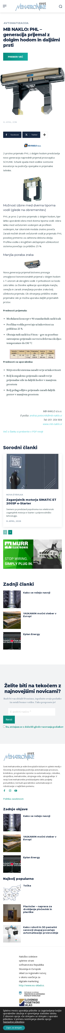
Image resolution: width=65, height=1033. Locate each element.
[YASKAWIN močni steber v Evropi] (12, 620)
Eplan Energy (31, 634)
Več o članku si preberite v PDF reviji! (23, 431)
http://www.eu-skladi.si (31, 985)
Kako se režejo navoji (36, 592)
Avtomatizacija (16, 23)
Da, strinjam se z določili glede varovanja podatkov (34, 726)
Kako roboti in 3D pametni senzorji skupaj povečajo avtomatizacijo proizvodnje (40, 930)
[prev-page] (5, 532)
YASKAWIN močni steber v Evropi (39, 615)
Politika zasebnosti (13, 798)
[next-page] (10, 532)
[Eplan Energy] (12, 641)
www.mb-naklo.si (52, 424)
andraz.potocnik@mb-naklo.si (46, 415)
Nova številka (14, 495)
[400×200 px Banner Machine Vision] (32, 571)
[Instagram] (10, 790)
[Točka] (12, 892)
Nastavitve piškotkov (13, 1022)
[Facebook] (4, 790)
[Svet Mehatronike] (31, 6)
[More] (44, 135)
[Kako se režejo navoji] (12, 599)
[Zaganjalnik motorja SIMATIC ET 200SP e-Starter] (32, 471)
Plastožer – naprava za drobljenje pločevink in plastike (37, 909)
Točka (27, 885)
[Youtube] (16, 790)
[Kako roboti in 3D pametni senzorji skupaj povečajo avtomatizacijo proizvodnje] (12, 934)
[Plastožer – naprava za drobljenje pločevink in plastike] (12, 913)
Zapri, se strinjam (14, 1027)
